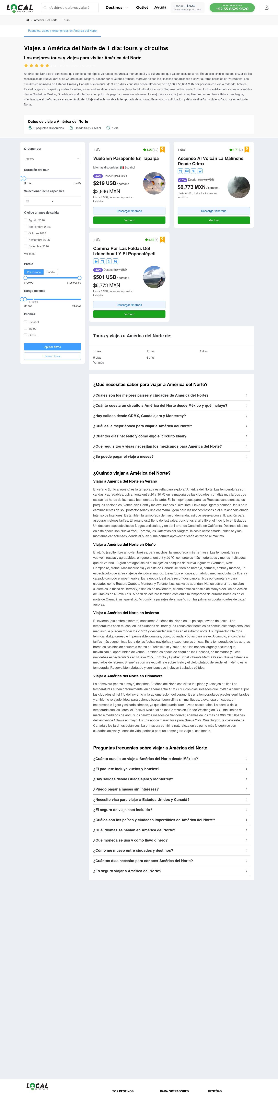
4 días (204, 351)
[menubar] (232, 8)
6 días (150, 357)
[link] (27, 20)
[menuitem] (118, 8)
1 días (97, 351)
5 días (97, 357)
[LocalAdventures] (22, 8)
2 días (150, 351)
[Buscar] (45, 7)
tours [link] (66, 19)
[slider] (40, 65)
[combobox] (39, 201)
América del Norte (46, 20)
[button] (171, 395)
